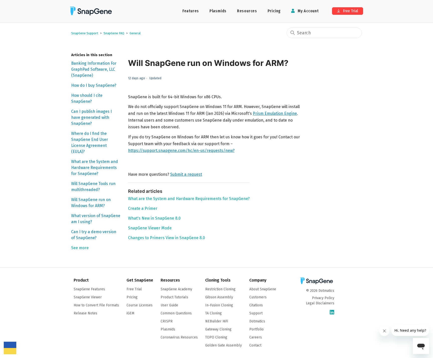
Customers (258, 297)
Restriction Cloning (220, 289)
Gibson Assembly (219, 297)
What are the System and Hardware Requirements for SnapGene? (94, 167)
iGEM (130, 313)
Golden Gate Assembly (223, 345)
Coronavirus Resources (179, 337)
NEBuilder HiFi (216, 321)
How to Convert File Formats (96, 305)
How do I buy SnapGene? (93, 85)
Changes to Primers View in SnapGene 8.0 (166, 237)
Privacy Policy (323, 298)
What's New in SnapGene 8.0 (154, 218)
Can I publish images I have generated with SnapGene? (91, 117)
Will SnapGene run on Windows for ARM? (91, 202)
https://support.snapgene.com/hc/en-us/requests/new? (181, 150)
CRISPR (167, 321)
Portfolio (256, 329)
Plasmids (218, 11)
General (135, 33)
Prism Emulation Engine (275, 113)
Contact (255, 345)
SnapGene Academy (176, 289)
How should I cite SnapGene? (86, 98)
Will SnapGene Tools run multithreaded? (93, 186)
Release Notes (85, 313)
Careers (255, 337)
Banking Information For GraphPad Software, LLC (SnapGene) (94, 69)
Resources (247, 11)
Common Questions (176, 313)
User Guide (169, 305)
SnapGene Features (89, 289)
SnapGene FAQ (113, 33)
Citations (256, 305)
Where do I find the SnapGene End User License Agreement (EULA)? (89, 142)
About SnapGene (262, 289)
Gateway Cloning (218, 329)
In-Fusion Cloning (219, 305)
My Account (307, 11)
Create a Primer (142, 208)
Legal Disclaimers (320, 303)
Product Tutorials (174, 297)
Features (190, 11)
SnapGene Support (84, 33)
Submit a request (186, 174)
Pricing (274, 11)
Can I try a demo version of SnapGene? (93, 234)
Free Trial (350, 11)
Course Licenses (140, 305)
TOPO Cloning (216, 337)
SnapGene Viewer (88, 297)
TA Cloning (213, 313)
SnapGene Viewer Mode (150, 228)
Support (256, 313)
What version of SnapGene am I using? (95, 218)
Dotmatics (257, 321)
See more (80, 247)
